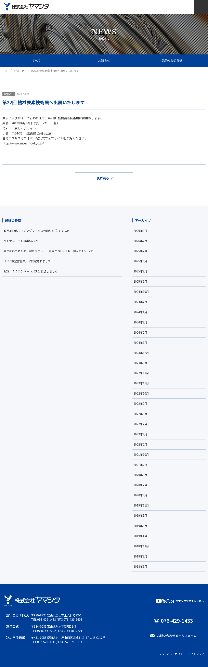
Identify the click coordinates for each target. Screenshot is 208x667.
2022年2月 (140, 444)
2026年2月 (140, 241)
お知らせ (104, 60)
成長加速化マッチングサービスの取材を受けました (36, 231)
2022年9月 (140, 403)
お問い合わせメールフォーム (177, 635)
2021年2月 (140, 465)
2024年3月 (140, 322)
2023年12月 (141, 353)
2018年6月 (140, 566)
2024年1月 (140, 343)
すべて (36, 60)
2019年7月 (140, 515)
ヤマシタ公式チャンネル (190, 601)
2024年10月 (141, 292)
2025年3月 (140, 271)
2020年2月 (140, 495)
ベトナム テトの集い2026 (20, 241)
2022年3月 (140, 434)
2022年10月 (141, 393)
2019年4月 (140, 536)
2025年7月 (140, 251)
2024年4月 (140, 312)
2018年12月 (141, 546)
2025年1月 (140, 281)
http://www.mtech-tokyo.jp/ (23, 143)
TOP (5, 71)
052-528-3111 (46, 642)
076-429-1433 (46, 619)
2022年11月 (141, 383)
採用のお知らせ (171, 60)
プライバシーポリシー (172, 654)
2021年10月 (141, 454)
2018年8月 (140, 556)
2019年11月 (141, 505)
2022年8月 (140, 414)
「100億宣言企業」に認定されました (27, 261)
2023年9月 (140, 363)
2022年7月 (140, 424)
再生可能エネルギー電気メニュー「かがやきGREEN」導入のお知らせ (48, 251)
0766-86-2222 (46, 631)
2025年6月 (140, 261)
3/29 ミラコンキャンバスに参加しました (30, 271)
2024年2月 (140, 332)
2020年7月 (140, 485)
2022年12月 (141, 373)
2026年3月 (140, 231)
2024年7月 (140, 302)
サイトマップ (196, 654)
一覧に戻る (101, 178)
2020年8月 (140, 475)
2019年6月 (140, 526)
